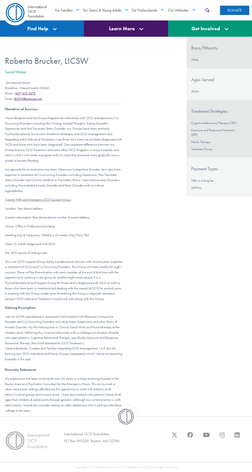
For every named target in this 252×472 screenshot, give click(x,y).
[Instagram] (222, 437)
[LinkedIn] (237, 437)
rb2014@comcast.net (28, 99)
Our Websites (178, 10)
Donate (234, 10)
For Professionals (144, 10)
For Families (64, 10)
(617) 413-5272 (25, 93)
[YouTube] (206, 437)
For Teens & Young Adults (102, 10)
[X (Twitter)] (174, 437)
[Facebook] (190, 437)
